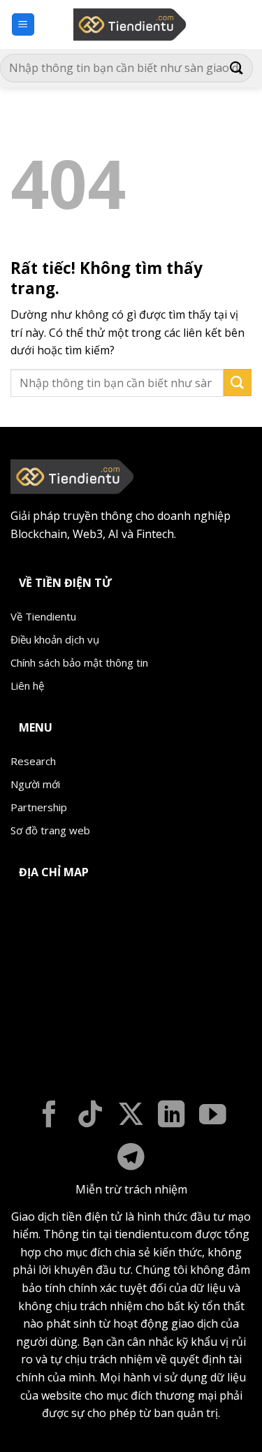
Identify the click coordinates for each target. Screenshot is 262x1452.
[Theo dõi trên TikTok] (90, 1116)
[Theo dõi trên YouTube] (212, 1116)
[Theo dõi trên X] (131, 1116)
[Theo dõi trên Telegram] (131, 1159)
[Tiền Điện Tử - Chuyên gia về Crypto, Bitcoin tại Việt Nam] (131, 24)
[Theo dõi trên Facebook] (49, 1116)
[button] (23, 24)
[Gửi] (237, 68)
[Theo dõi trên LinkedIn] (171, 1116)
